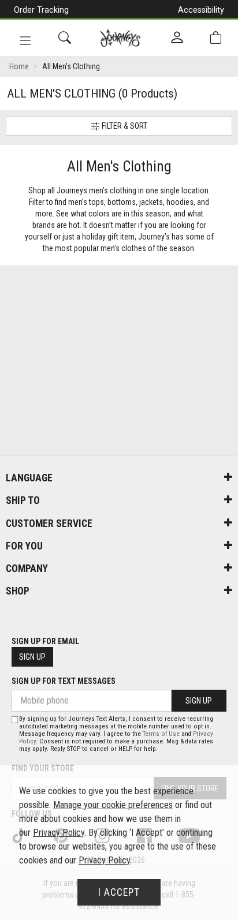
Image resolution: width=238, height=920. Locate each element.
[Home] (120, 38)
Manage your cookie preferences (113, 804)
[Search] (64, 38)
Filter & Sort (123, 125)
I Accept (119, 892)
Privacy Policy (58, 832)
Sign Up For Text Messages (64, 681)
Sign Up (32, 656)
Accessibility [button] (201, 9)
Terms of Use (161, 734)
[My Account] (177, 38)
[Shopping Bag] (215, 38)
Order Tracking (41, 9)
